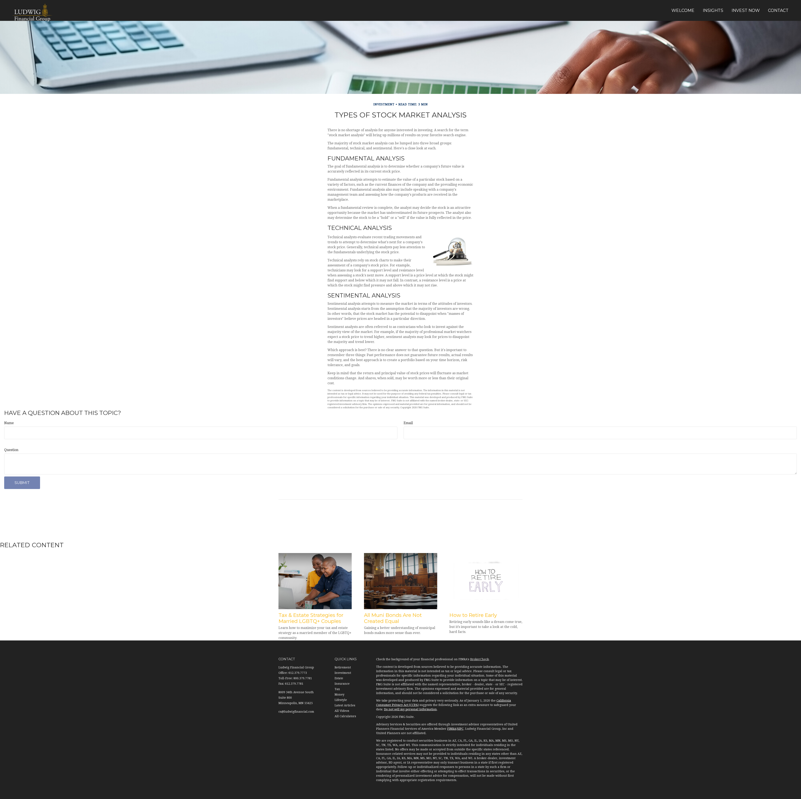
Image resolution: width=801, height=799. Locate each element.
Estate (339, 678)
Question (11, 450)
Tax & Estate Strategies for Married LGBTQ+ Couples (310, 618)
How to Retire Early (473, 615)
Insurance (342, 683)
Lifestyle (341, 700)
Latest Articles (345, 705)
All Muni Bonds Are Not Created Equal (393, 618)
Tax (337, 689)
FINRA (451, 728)
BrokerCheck (479, 659)
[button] (682, 10)
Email (408, 423)
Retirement (343, 667)
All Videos (342, 710)
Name (9, 423)
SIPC (460, 728)
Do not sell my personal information (410, 709)
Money (339, 694)
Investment (343, 672)
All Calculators (345, 716)
